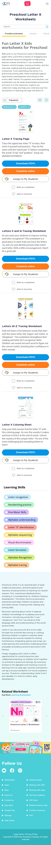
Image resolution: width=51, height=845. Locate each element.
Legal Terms (19, 834)
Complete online (25, 171)
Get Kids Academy (37, 795)
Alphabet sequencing (20, 534)
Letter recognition (18, 497)
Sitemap (8, 815)
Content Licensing (37, 810)
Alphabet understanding (21, 519)
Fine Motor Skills (17, 512)
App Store (9, 805)
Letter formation (17, 550)
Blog (7, 790)
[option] (26, 716)
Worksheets (10, 780)
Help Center (10, 820)
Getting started (35, 780)
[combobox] (14, 100)
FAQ (31, 815)
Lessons (33, 33)
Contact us (9, 800)
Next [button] (46, 716)
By (5, 100)
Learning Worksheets (21, 695)
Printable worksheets (14, 33)
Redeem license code (38, 805)
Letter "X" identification (21, 527)
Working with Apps (37, 790)
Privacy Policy (31, 834)
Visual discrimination (19, 542)
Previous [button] (3, 716)
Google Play (10, 810)
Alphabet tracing (17, 565)
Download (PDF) (25, 163)
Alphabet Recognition (20, 557)
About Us (9, 795)
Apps (7, 785)
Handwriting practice (19, 504)
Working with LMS (37, 785)
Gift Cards (33, 800)
